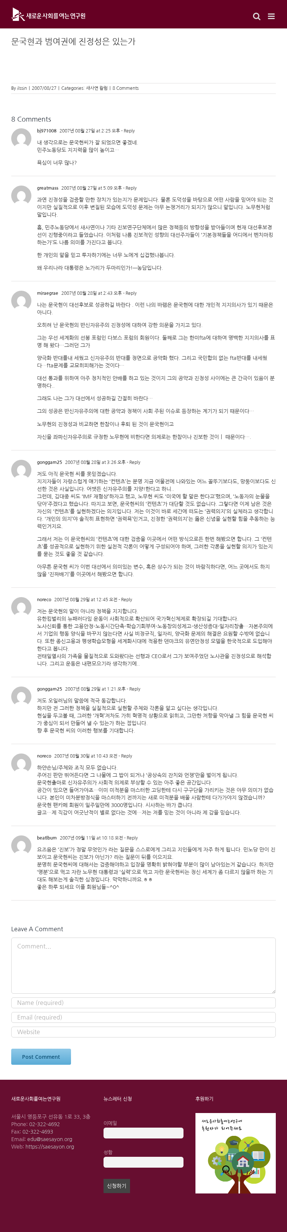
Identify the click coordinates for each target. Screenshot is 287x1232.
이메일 (110, 1123)
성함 (108, 1152)
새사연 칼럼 (97, 88)
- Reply (127, 131)
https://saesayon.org (49, 1146)
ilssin (22, 88)
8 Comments (125, 88)
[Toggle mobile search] (256, 16)
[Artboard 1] (235, 1115)
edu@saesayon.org (49, 1139)
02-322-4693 (37, 1131)
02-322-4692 (44, 1124)
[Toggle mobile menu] (272, 16)
